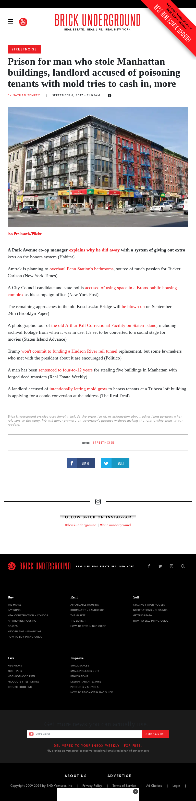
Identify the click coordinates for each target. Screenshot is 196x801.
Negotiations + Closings (150, 610)
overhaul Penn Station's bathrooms (82, 268)
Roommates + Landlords (87, 610)
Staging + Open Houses (149, 604)
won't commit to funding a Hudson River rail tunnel (69, 351)
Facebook (149, 566)
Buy (11, 597)
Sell (136, 597)
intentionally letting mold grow (78, 388)
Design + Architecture (85, 681)
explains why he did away (94, 249)
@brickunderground (81, 525)
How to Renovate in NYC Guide (91, 692)
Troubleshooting (20, 687)
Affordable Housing (22, 620)
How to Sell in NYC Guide (150, 620)
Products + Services (84, 687)
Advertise (119, 775)
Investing (14, 610)
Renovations (79, 676)
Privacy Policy (92, 786)
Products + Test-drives (23, 681)
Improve (76, 658)
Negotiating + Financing (24, 631)
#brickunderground (115, 525)
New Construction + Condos (28, 615)
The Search (77, 620)
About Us (76, 775)
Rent (74, 597)
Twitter (160, 566)
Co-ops (13, 626)
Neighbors (15, 665)
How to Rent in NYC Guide (88, 626)
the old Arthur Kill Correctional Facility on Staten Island (103, 325)
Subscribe (155, 734)
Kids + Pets (15, 671)
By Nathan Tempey (24, 95)
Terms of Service (124, 786)
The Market (15, 604)
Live (11, 658)
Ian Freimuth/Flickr (25, 233)
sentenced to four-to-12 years (66, 369)
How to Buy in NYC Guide (25, 636)
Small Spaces (79, 665)
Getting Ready (142, 615)
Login (176, 786)
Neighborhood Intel (22, 676)
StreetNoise (24, 49)
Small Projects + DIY (84, 671)
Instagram (171, 566)
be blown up (133, 306)
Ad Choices (154, 786)
